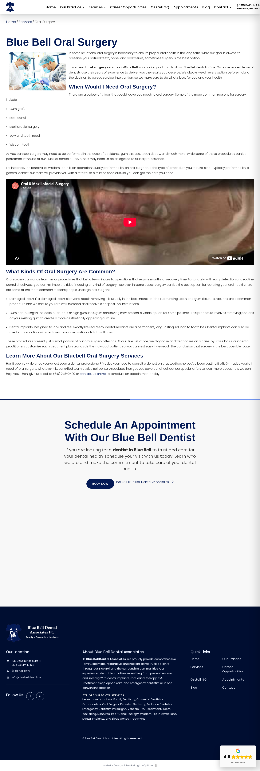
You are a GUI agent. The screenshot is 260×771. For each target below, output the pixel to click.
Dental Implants (93, 719)
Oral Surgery (110, 704)
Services (25, 22)
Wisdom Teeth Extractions (158, 714)
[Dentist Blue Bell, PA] (21, 13)
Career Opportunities (232, 669)
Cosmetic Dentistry (149, 699)
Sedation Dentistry (159, 704)
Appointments (233, 679)
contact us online (93, 374)
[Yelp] (40, 696)
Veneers (133, 709)
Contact (228, 687)
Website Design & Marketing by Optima (128, 765)
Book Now (100, 484)
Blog (194, 687)
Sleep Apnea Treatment (128, 719)
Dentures (103, 714)
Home (11, 22)
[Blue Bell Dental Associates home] (35, 633)
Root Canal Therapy (125, 714)
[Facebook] (30, 696)
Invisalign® (119, 709)
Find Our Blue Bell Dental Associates (142, 482)
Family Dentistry (124, 699)
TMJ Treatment (150, 709)
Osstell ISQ (199, 679)
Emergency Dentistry (96, 709)
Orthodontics (91, 704)
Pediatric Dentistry (132, 704)
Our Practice (231, 659)
